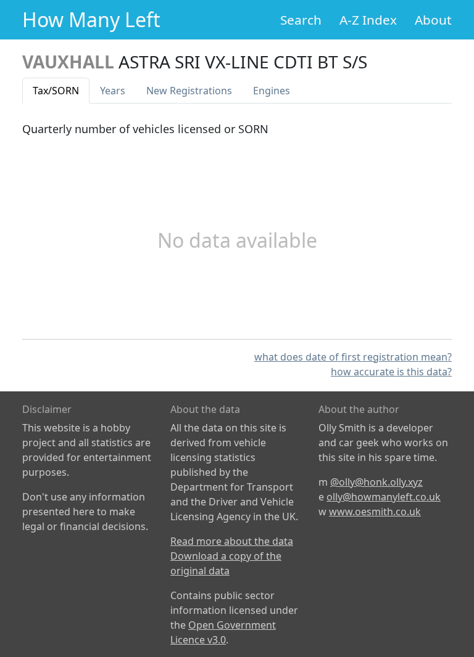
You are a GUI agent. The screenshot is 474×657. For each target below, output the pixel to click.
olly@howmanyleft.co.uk (383, 497)
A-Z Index (368, 19)
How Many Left (91, 19)
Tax (56, 90)
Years (112, 90)
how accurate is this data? (391, 371)
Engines (271, 90)
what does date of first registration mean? (353, 357)
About (433, 19)
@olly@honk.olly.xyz (376, 482)
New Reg (189, 90)
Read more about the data (231, 541)
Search (301, 19)
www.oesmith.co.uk (375, 511)
